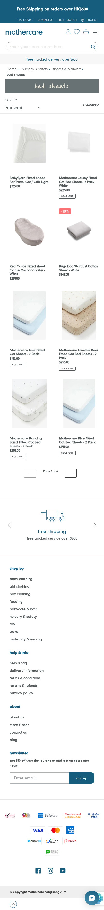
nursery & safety (35, 69)
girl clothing (19, 586)
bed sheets (16, 74)
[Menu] (94, 32)
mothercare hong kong (43, 892)
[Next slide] (95, 526)
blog (13, 739)
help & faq (18, 663)
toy (12, 624)
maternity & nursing (26, 639)
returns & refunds (24, 685)
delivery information (27, 670)
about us (17, 717)
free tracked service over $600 (52, 538)
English (92, 19)
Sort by (11, 100)
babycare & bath (23, 609)
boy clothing (20, 594)
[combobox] (52, 46)
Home (12, 69)
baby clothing (21, 579)
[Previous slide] (9, 526)
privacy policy (21, 693)
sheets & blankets (67, 69)
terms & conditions (25, 678)
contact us (18, 732)
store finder (19, 724)
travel (14, 631)
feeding (16, 601)
